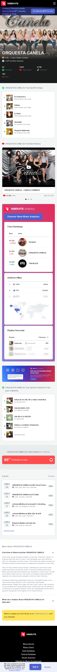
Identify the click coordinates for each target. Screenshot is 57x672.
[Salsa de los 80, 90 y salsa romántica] (9, 401)
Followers (42, 337)
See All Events (9, 531)
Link (26, 343)
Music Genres (28, 644)
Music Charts (28, 647)
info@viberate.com (41, 614)
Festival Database (28, 654)
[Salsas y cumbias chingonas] (9, 426)
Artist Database (28, 651)
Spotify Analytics (28, 658)
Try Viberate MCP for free (43, 11)
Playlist (11, 337)
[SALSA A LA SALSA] (9, 418)
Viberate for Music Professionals (28, 661)
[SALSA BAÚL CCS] (9, 409)
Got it (35, 667)
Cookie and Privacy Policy (16, 669)
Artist (20, 233)
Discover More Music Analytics (23, 216)
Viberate (9, 3)
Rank (11, 233)
